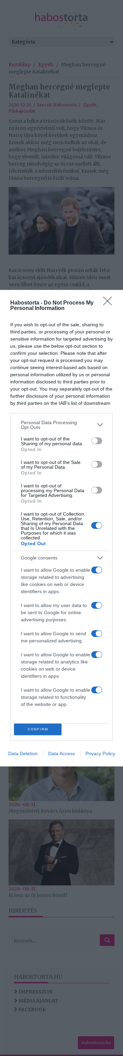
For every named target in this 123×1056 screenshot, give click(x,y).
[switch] (96, 440)
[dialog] (61, 528)
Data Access (61, 753)
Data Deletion (23, 753)
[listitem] (61, 425)
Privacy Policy (100, 753)
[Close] (109, 303)
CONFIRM (38, 729)
